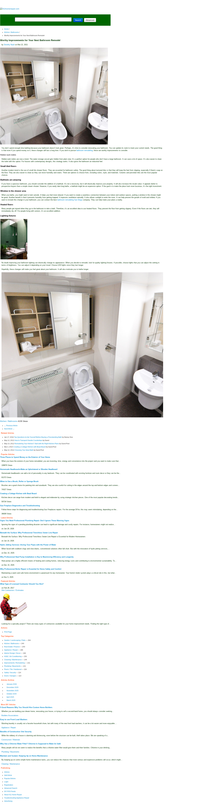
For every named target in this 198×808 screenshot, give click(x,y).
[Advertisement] (55, 4)
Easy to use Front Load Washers (13, 719)
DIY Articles (25, 12)
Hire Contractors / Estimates (12, 590)
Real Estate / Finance (12, 647)
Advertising (8, 801)
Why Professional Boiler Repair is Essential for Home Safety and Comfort (30, 569)
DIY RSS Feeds (10, 791)
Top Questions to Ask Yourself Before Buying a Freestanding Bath (38, 437)
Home (6, 29)
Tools (37, 12)
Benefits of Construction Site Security (16, 732)
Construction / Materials (10, 740)
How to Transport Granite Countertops (28, 440)
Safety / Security (10, 673)
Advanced (90, 20)
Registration (8, 785)
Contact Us (66, 806)
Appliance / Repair (11, 650)
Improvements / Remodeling (14, 663)
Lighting (58, 12)
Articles (7, 772)
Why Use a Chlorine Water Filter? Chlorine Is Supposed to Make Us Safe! (30, 744)
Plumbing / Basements (12, 666)
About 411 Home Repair (13, 795)
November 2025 (12, 691)
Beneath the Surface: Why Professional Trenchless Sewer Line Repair (29, 533)
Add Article (8, 775)
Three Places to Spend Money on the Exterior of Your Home (25, 457)
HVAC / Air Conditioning (13, 656)
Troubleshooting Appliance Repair (16, 798)
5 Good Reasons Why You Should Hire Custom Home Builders (26, 707)
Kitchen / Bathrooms (11, 32)
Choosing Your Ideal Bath (24, 450)
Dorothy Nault (9, 45)
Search (78, 20)
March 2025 (11, 700)
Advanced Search (10, 788)
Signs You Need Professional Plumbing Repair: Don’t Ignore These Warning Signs (34, 521)
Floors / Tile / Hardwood (13, 669)
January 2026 (12, 684)
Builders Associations (9, 715)
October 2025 (12, 694)
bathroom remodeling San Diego (69, 200)
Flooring (47, 12)
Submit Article (100, 12)
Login (6, 782)
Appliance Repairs (77, 12)
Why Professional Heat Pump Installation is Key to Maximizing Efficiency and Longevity (37, 557)
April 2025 (10, 697)
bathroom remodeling (84, 150)
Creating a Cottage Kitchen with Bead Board (29, 447)
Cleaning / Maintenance (13, 660)
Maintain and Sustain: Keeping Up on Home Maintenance (24, 756)
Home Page (9, 12)
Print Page (8, 632)
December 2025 (12, 687)
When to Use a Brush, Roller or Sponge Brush (19, 481)
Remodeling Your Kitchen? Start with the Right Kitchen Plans (37, 444)
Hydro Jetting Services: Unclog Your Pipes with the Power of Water (28, 545)
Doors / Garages (10, 676)
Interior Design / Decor (12, 653)
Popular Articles (10, 778)
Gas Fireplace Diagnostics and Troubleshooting (20, 506)
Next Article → (9, 429)
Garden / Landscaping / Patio (14, 640)
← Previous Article (11, 426)
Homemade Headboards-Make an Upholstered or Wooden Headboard (28, 469)
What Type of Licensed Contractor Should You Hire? (22, 584)
